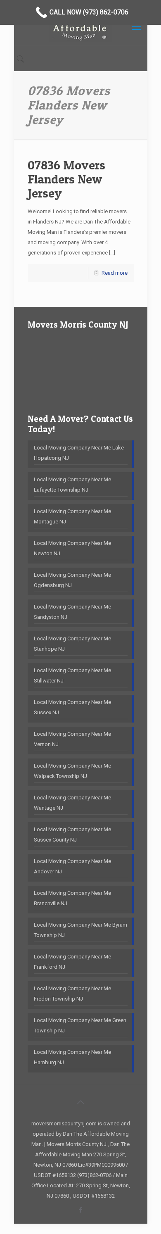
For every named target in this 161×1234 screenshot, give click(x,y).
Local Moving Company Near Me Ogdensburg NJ (72, 580)
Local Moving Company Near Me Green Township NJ (80, 1025)
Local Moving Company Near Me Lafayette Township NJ (72, 484)
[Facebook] (80, 1210)
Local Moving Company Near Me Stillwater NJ (72, 675)
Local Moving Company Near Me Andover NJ (72, 866)
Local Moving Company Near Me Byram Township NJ (80, 930)
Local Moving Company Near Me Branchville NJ (72, 898)
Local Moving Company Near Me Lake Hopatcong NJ (79, 453)
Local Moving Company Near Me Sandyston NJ (72, 612)
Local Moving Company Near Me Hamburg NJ (72, 1057)
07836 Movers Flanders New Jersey (66, 178)
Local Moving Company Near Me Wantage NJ (72, 802)
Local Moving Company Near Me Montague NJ (72, 516)
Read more (115, 273)
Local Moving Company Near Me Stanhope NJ (72, 643)
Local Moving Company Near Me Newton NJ (72, 548)
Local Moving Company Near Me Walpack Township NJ (72, 771)
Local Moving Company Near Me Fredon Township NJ (72, 993)
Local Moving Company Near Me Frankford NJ (72, 961)
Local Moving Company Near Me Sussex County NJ (72, 834)
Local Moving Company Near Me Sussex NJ (72, 707)
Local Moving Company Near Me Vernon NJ (72, 739)
